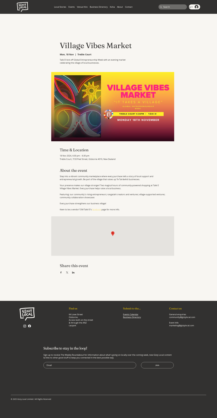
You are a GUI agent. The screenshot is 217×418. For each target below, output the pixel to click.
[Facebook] (29, 326)
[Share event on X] (67, 272)
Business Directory (132, 317)
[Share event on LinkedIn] (73, 272)
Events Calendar (130, 314)
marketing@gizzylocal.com (181, 325)
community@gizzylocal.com (182, 317)
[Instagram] (25, 326)
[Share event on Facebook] (61, 272)
